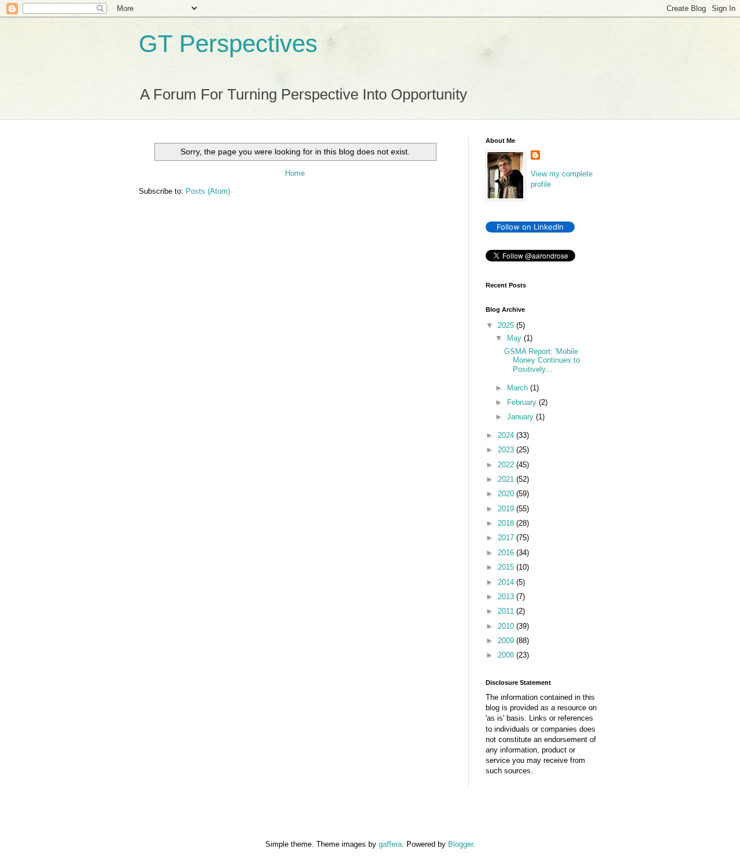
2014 (507, 582)
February (523, 402)
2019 (507, 508)
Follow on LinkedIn (530, 226)
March (518, 387)
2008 (507, 655)
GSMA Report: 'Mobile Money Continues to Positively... (542, 360)
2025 (507, 325)
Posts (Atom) (208, 191)
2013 (507, 596)
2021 (507, 479)
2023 (507, 449)
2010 (507, 626)
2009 (507, 640)
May (515, 338)
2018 (507, 523)
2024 (507, 435)
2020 (507, 493)
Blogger (460, 844)
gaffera (390, 844)
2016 (507, 552)
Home (295, 173)
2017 (507, 537)
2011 (507, 611)
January (521, 416)
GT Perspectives (228, 43)
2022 (507, 464)
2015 (507, 567)
